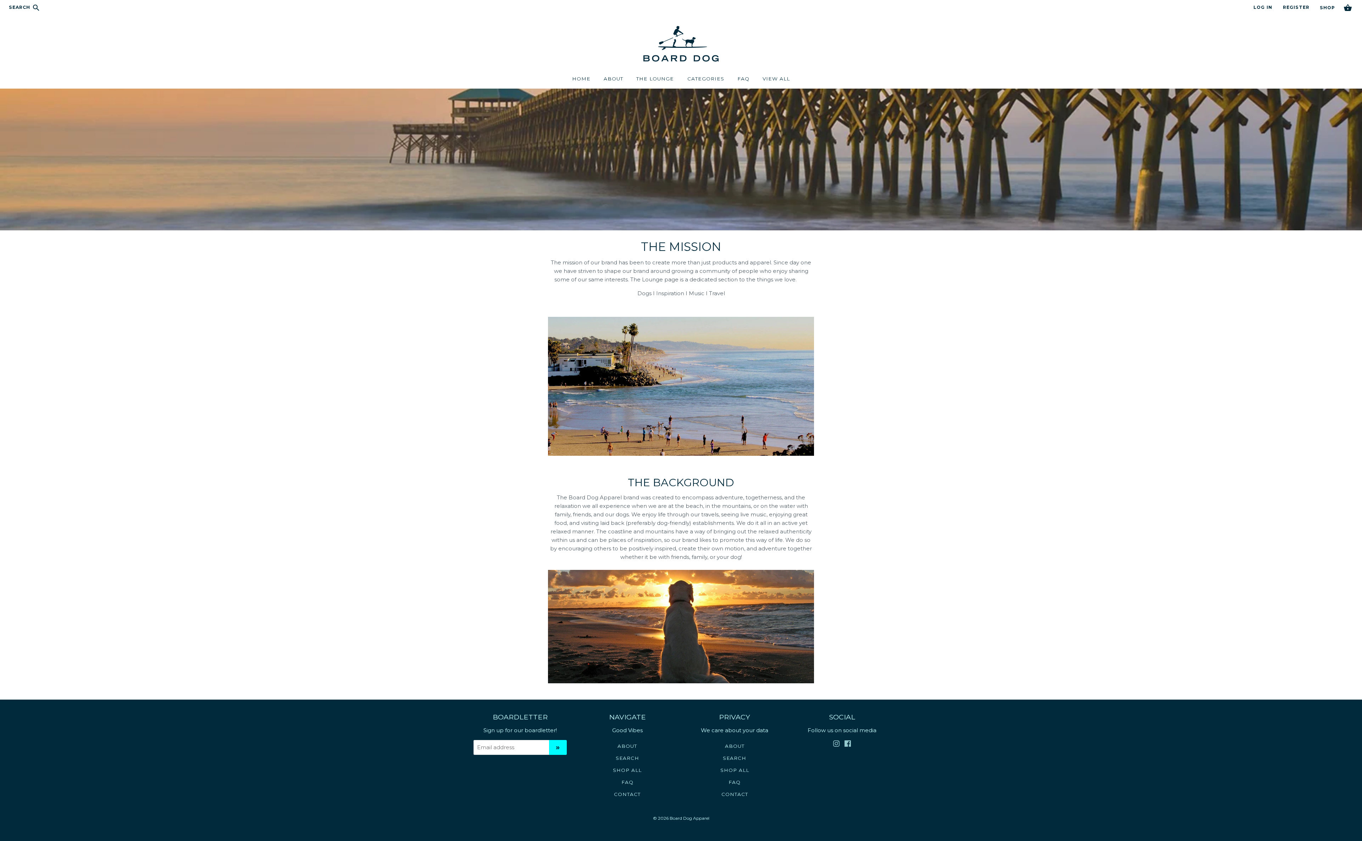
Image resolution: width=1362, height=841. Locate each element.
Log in (1262, 7)
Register (1296, 7)
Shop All (627, 770)
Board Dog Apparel (689, 818)
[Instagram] (836, 745)
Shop (1327, 7)
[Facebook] (848, 745)
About (627, 746)
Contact (627, 794)
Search (20, 7)
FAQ (627, 782)
